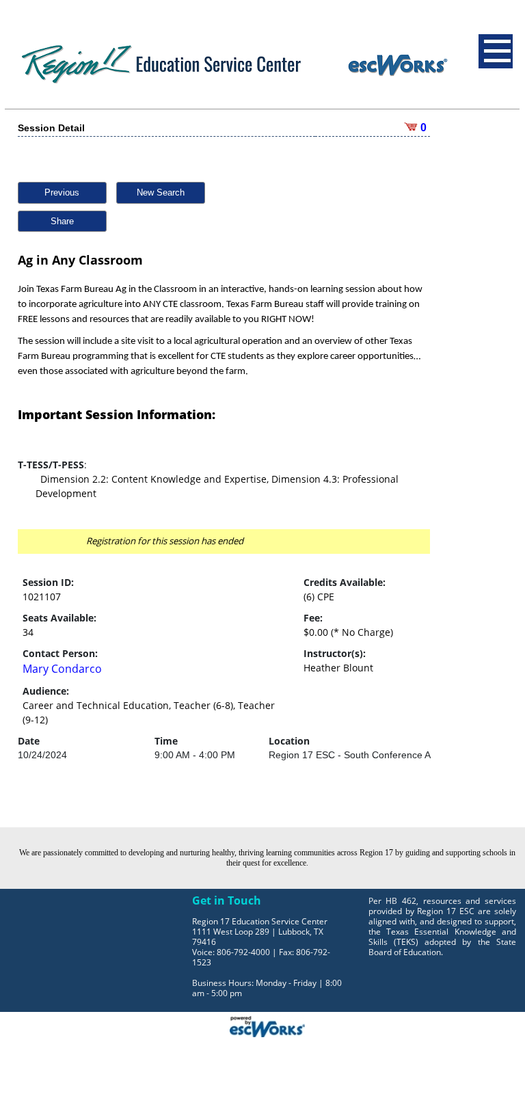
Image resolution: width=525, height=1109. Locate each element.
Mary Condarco (62, 668)
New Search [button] (161, 192)
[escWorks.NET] (267, 1024)
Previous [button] (61, 192)
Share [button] (62, 221)
